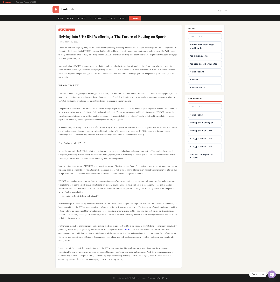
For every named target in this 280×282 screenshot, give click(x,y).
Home (60, 18)
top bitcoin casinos (199, 56)
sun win (194, 79)
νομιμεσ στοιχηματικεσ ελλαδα (201, 156)
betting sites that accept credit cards (202, 46)
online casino (196, 114)
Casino (122, 18)
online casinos (197, 71)
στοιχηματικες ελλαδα (201, 130)
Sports (111, 18)
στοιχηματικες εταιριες (201, 122)
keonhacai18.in (197, 87)
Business (81, 18)
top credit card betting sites (203, 64)
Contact (135, 18)
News (70, 18)
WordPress (163, 278)
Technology (96, 18)
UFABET (128, 229)
